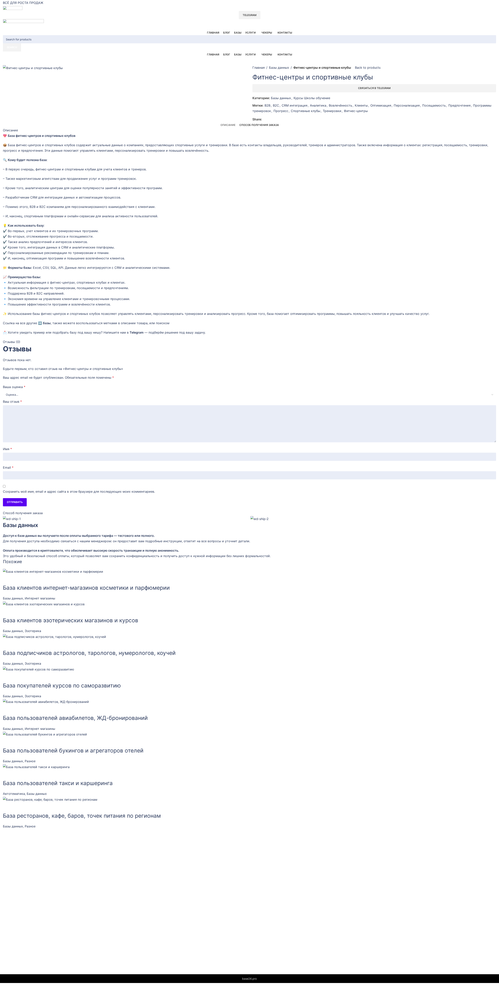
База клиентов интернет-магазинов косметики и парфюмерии (86, 587)
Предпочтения (459, 105)
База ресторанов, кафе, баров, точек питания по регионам (82, 815)
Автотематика (14, 794)
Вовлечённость (340, 105)
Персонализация (407, 105)
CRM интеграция (294, 105)
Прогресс (280, 111)
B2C (276, 105)
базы (47, 323)
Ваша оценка (14, 387)
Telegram (250, 15)
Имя (7, 449)
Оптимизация (380, 105)
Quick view (8, 579)
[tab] (227, 125)
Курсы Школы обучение (312, 98)
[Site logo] (12, 8)
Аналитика (318, 105)
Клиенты (361, 105)
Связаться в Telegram (374, 88)
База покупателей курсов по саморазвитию (62, 685)
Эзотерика (33, 631)
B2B (267, 105)
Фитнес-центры (356, 111)
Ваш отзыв (12, 401)
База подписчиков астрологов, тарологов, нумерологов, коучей (89, 653)
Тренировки (332, 111)
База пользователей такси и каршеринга (58, 783)
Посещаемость (434, 105)
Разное (30, 761)
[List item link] (174, 890)
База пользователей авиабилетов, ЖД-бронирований (75, 718)
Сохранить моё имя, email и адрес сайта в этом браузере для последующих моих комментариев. (79, 491)
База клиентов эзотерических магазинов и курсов (70, 620)
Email (8, 467)
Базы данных (279, 67)
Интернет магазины (40, 598)
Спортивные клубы (305, 111)
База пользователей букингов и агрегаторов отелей (73, 750)
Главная (258, 67)
